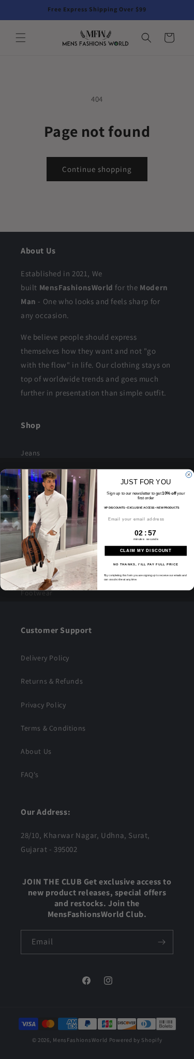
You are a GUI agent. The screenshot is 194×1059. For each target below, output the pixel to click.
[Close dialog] (189, 474)
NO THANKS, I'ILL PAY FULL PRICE (145, 564)
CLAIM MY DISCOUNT (145, 550)
